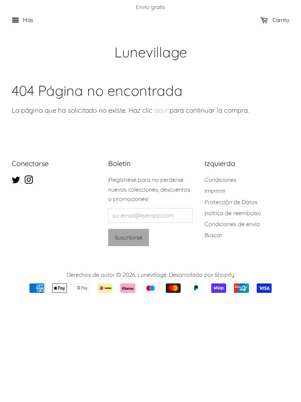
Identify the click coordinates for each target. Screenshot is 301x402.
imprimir (215, 190)
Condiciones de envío (232, 224)
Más (27, 20)
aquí (161, 110)
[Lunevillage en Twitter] (16, 181)
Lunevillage (150, 52)
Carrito (280, 20)
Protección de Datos (231, 202)
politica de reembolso (233, 213)
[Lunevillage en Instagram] (28, 181)
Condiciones (220, 179)
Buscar (213, 235)
